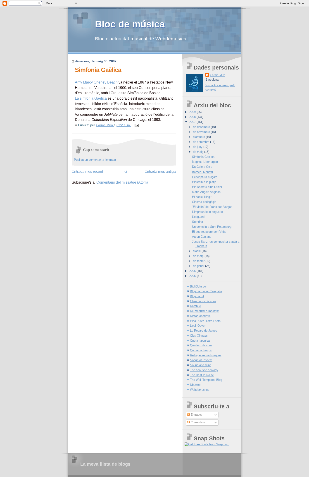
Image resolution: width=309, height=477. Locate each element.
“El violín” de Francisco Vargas (212, 207)
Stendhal (198, 221)
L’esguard (198, 216)
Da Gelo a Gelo (202, 166)
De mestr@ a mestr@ (204, 311)
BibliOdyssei (198, 286)
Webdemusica (199, 389)
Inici (124, 171)
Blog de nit (197, 296)
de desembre (202, 127)
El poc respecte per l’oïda (209, 231)
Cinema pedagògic (204, 202)
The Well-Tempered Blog (206, 379)
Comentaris (198, 422)
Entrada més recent (87, 171)
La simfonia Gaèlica (91, 98)
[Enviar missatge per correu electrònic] (136, 125)
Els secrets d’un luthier (207, 187)
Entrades (196, 414)
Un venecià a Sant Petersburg (211, 226)
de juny (198, 147)
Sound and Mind (200, 365)
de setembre (201, 142)
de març (198, 256)
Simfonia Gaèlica (203, 156)
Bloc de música (130, 24)
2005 (193, 276)
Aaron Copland (201, 236)
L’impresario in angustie (207, 211)
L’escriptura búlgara (204, 177)
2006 (193, 271)
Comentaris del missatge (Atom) (122, 182)
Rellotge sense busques (205, 355)
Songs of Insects (201, 360)
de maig (198, 151)
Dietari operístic (200, 316)
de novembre (202, 132)
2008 (193, 117)
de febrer (199, 261)
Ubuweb (195, 384)
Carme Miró (217, 75)
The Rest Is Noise (202, 375)
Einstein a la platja (204, 182)
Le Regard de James (203, 330)
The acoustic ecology (204, 370)
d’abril (197, 251)
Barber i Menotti (202, 172)
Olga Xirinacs (199, 335)
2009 (193, 112)
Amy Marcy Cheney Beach (96, 82)
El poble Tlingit (202, 197)
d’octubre (199, 137)
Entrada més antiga (160, 171)
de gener (199, 266)
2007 (193, 122)
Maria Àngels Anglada (206, 192)
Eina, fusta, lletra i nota (205, 321)
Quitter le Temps (201, 350)
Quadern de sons (201, 345)
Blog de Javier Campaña (206, 291)
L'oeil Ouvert (198, 325)
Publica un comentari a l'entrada (95, 159)
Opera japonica (200, 340)
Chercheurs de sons (203, 301)
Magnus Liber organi (205, 161)
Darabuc (195, 306)
